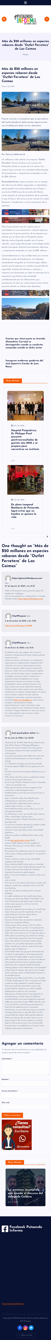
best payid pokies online (23, 733)
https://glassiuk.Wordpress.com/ (27, 578)
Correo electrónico (10, 1091)
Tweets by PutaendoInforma (13, 1304)
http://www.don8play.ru (23, 700)
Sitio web (5, 1103)
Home (25, 55)
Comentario (7, 1059)
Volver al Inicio (26, 1335)
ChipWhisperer (19, 616)
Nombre (6, 1079)
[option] (25, 1187)
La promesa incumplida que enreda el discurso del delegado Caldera (25, 1193)
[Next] (43, 1162)
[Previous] (39, 1162)
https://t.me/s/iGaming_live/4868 (18, 626)
